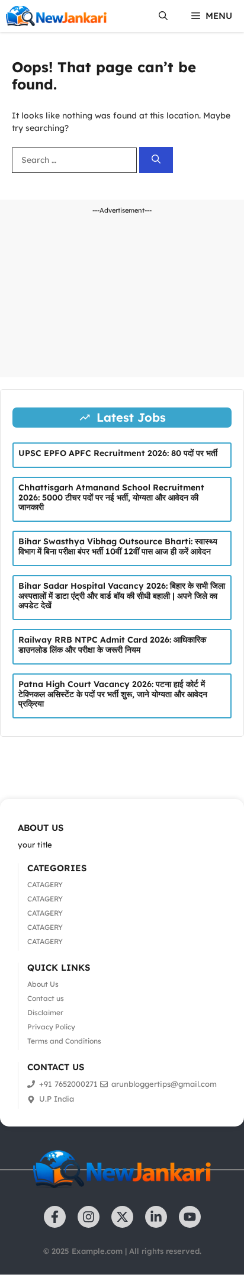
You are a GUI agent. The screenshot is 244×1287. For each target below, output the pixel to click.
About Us (43, 984)
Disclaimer (45, 1012)
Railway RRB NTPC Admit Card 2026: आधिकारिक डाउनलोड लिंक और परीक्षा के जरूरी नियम (112, 644)
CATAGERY (45, 884)
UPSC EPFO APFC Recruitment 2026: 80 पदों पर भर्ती (117, 453)
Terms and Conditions (64, 1040)
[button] (163, 16)
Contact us (45, 998)
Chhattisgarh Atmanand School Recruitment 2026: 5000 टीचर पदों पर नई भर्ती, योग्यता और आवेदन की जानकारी (111, 497)
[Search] (156, 160)
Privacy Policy (51, 1026)
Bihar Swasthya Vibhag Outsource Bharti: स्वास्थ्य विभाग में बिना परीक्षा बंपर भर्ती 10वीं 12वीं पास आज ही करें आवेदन (117, 546)
